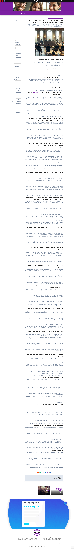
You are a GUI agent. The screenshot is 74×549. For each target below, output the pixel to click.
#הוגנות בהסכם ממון (59, 24)
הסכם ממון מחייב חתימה (18, 62)
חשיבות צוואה (19, 75)
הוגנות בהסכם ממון (18, 40)
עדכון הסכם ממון (19, 101)
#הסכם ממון (54, 24)
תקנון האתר (31, 546)
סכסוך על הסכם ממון (18, 99)
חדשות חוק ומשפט (59, 488)
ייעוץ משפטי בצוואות (18, 81)
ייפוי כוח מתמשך (52, 13)
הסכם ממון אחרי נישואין (18, 42)
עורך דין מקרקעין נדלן (23, 13)
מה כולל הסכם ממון (18, 92)
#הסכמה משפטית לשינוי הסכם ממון (57, 25)
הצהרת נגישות (43, 546)
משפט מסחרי (32, 13)
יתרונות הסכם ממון (18, 86)
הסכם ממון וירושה (18, 53)
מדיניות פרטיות (36, 546)
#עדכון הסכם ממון (34, 25)
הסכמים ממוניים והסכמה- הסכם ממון (16, 64)
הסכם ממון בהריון (18, 44)
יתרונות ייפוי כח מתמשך (18, 88)
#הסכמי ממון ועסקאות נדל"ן (49, 25)
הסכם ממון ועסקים (18, 57)
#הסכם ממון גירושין (49, 24)
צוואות (20, 29)
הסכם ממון (45, 13)
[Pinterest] (2, 1)
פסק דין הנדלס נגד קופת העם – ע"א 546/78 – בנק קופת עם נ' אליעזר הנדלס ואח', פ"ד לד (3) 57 (44, 493)
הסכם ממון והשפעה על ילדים (17, 51)
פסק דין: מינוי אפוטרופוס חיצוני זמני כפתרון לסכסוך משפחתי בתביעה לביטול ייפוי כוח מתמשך (57, 493)
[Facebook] (4, 1)
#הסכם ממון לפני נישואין (38, 24)
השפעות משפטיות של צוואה (17, 68)
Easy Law (37, 1)
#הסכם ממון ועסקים (44, 24)
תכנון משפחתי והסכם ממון (17, 112)
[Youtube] (1, 1)
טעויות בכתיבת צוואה (18, 77)
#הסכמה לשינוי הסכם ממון (31, 24)
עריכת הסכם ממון (18, 103)
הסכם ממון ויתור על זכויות (17, 55)
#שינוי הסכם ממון (29, 25)
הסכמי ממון (19, 18)
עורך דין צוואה (13, 101)
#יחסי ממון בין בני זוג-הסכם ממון (41, 25)
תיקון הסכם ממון (19, 110)
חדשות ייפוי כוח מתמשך (58, 489)
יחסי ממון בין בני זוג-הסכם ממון (17, 79)
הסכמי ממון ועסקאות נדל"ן (17, 66)
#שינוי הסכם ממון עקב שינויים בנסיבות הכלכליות (56, 26)
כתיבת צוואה (19, 90)
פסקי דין (60, 490)
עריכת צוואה (39, 13)
